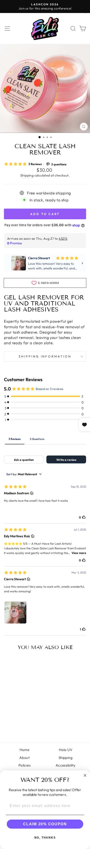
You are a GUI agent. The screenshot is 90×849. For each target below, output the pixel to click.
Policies (24, 765)
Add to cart (19, 722)
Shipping (26, 175)
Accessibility (65, 765)
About (24, 757)
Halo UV (65, 749)
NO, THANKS (45, 837)
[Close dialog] (85, 775)
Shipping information (45, 356)
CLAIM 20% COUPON (45, 824)
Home (25, 749)
